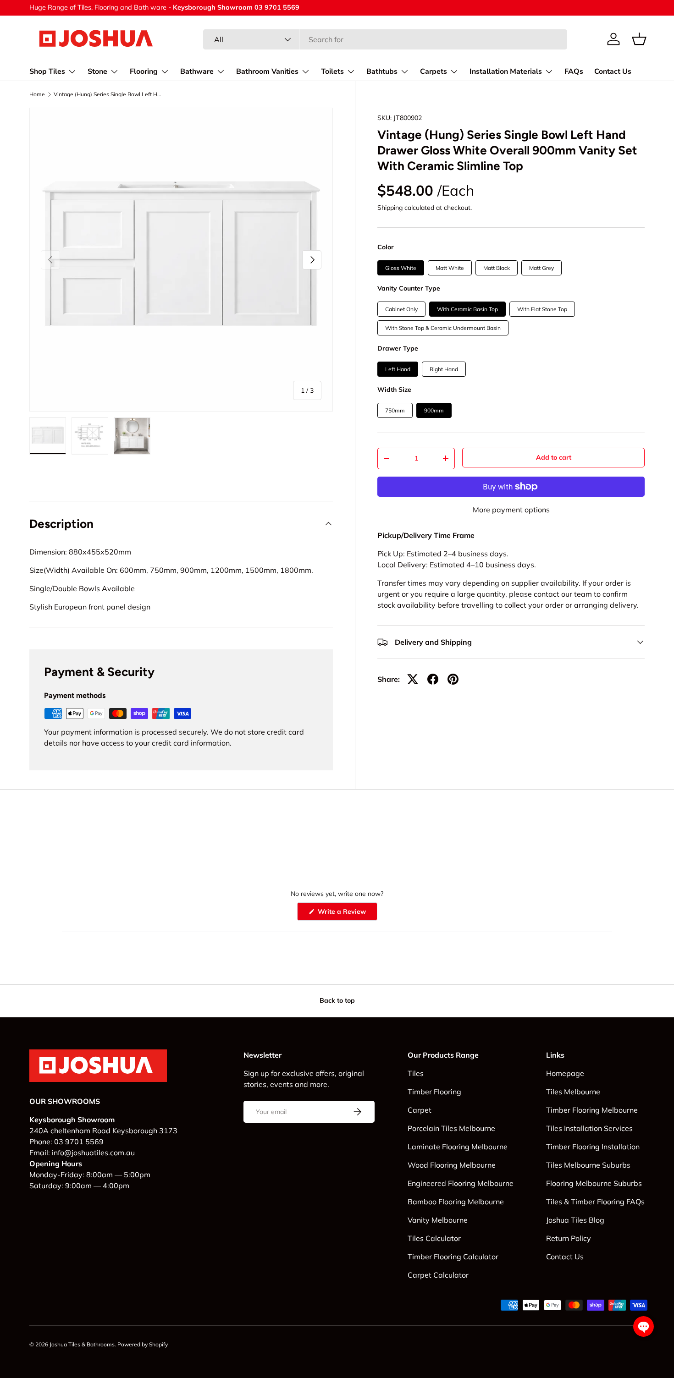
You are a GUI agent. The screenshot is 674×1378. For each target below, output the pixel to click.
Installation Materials (506, 71)
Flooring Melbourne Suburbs (594, 1183)
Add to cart (553, 457)
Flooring (144, 71)
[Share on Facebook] (433, 679)
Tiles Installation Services (589, 1128)
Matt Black (496, 267)
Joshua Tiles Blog (575, 1219)
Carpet (419, 1109)
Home (37, 94)
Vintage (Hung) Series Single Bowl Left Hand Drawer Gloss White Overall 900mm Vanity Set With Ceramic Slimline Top (109, 94)
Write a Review (343, 914)
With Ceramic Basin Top (467, 309)
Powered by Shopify (142, 1344)
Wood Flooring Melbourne (452, 1164)
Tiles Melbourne (573, 1091)
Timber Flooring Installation (593, 1146)
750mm (395, 410)
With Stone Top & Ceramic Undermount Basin (443, 327)
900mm (434, 410)
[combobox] (385, 39)
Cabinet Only (401, 309)
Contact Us (612, 71)
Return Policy (568, 1238)
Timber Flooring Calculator (453, 1256)
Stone (97, 71)
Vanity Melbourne (438, 1219)
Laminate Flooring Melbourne (458, 1146)
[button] (639, 39)
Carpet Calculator (438, 1274)
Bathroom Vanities (267, 71)
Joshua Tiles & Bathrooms (82, 1344)
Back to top (337, 1000)
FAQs (573, 71)
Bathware (197, 71)
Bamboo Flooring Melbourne (456, 1201)
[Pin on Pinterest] (453, 679)
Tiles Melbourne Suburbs (588, 1164)
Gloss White (400, 267)
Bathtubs (382, 71)
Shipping (390, 207)
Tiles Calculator (434, 1238)
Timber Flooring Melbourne (592, 1109)
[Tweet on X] (413, 679)
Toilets (332, 71)
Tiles (416, 1073)
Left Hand (397, 369)
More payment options (511, 509)
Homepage (565, 1073)
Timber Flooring (434, 1091)
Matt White (450, 267)
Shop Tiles (47, 71)
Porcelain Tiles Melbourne (451, 1128)
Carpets (433, 71)
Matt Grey (541, 267)
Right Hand (444, 369)
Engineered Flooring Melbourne (461, 1183)
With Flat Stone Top (542, 309)
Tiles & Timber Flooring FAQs (595, 1201)
